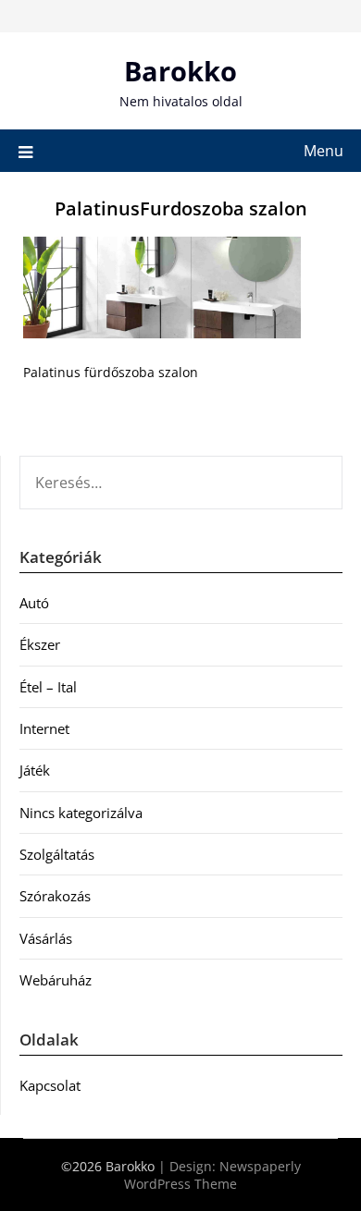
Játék (34, 770)
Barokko (180, 71)
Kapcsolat (50, 1085)
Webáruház (55, 980)
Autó (34, 602)
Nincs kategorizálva (81, 812)
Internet (44, 728)
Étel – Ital (48, 687)
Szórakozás (55, 896)
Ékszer (39, 644)
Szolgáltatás (56, 854)
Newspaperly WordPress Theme (212, 1175)
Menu (323, 151)
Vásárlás (45, 938)
